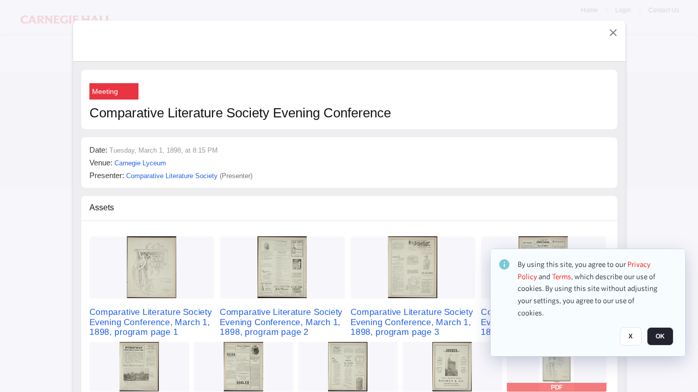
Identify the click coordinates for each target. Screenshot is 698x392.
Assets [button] (101, 207)
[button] (613, 33)
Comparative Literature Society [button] (172, 176)
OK (660, 336)
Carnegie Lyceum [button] (140, 163)
